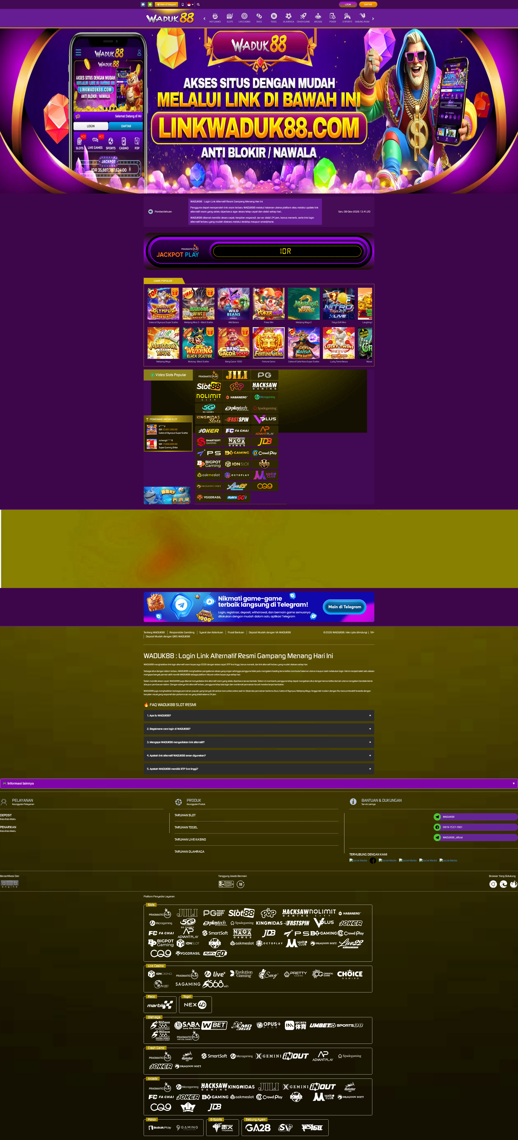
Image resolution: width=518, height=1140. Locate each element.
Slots (230, 21)
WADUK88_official (453, 837)
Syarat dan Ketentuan (211, 632)
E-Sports (347, 21)
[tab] (209, 375)
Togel (274, 21)
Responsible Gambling (182, 632)
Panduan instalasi (417, 556)
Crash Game (303, 21)
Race (259, 21)
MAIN (166, 303)
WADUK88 (149, 664)
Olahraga (288, 21)
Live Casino (244, 21)
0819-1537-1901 (453, 827)
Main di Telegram (168, 4)
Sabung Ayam (362, 21)
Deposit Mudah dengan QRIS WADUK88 (168, 636)
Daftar (368, 4)
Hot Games (215, 21)
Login (348, 4)
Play (192, 255)
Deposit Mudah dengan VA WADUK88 (270, 632)
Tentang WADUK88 (154, 632)
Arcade (318, 21)
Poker (332, 21)
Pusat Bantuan (236, 632)
